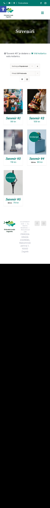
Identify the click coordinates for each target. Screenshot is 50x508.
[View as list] (27, 79)
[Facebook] (37, 223)
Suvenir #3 (13, 158)
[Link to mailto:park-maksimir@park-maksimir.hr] (9, 3)
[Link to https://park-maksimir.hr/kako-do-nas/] (14, 3)
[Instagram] (43, 223)
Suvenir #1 (13, 118)
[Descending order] (37, 66)
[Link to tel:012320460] (4, 3)
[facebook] (41, 3)
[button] (3, 9)
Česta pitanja (23, 3)
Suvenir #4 (36, 158)
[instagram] (45, 3)
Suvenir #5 (13, 199)
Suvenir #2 (36, 118)
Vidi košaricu (40, 53)
